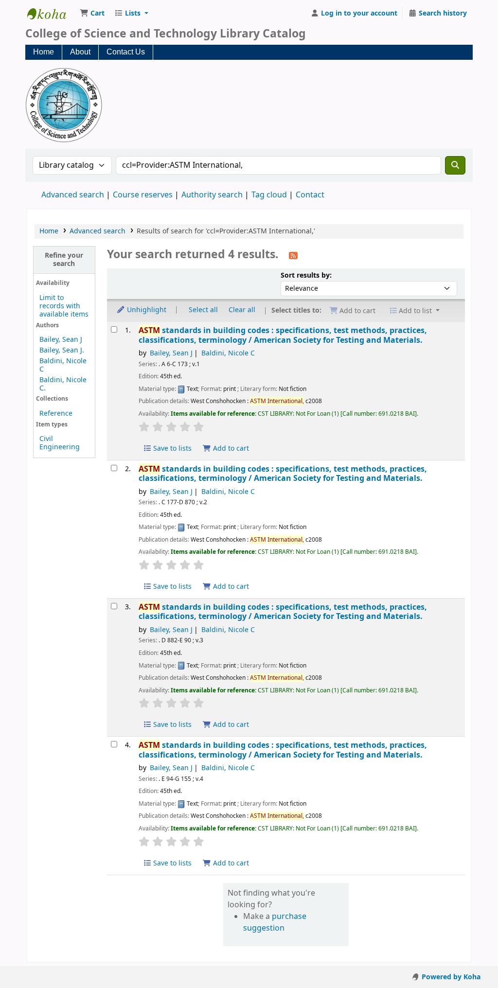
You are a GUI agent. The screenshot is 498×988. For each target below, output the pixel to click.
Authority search (212, 195)
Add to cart (230, 448)
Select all (203, 310)
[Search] (455, 165)
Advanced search (72, 195)
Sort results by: (306, 275)
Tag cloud (269, 195)
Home (43, 52)
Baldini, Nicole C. (63, 384)
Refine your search (64, 259)
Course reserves (143, 195)
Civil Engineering (59, 443)
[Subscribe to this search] (293, 255)
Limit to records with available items (64, 306)
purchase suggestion (274, 922)
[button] (92, 13)
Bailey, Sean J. (61, 350)
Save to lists (171, 448)
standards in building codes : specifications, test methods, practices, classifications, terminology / (283, 335)
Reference (55, 413)
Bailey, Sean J (60, 340)
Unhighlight (145, 310)
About (80, 52)
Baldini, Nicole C (63, 365)
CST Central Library (51, 13)
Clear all (242, 310)
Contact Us (126, 52)
